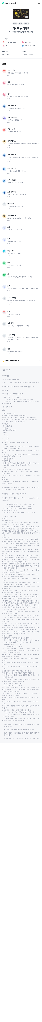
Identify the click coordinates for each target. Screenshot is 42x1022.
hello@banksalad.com (22, 738)
